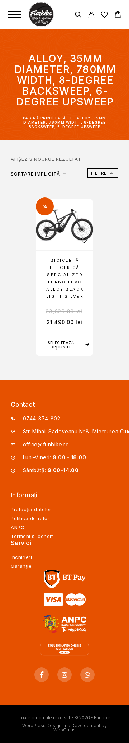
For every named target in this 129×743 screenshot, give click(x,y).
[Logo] (42, 14)
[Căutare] (78, 15)
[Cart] (117, 15)
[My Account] (91, 15)
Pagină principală (44, 118)
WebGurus (64, 730)
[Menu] (14, 14)
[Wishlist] (104, 15)
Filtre (99, 173)
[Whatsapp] (87, 674)
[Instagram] (64, 674)
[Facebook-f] (41, 674)
